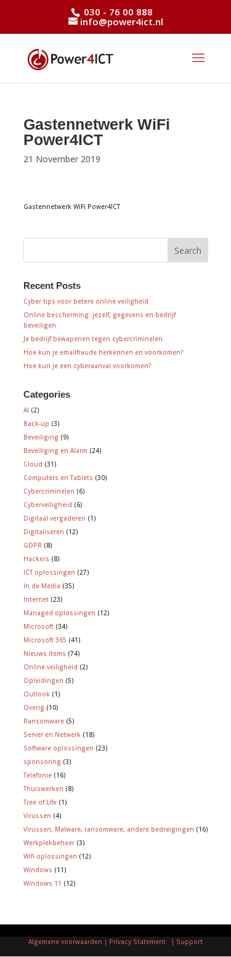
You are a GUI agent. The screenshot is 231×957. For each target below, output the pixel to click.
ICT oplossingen (49, 572)
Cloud (33, 464)
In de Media (41, 585)
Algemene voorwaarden (65, 941)
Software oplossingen (58, 748)
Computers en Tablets (58, 477)
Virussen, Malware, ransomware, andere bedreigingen (108, 829)
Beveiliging (41, 437)
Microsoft (38, 626)
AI (26, 410)
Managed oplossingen (59, 612)
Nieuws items (44, 653)
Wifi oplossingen (50, 856)
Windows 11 (42, 883)
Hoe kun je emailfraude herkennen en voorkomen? (103, 352)
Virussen (37, 815)
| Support (186, 941)
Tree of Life (40, 802)
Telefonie (37, 775)
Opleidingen (43, 680)
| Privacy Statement (136, 941)
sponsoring (42, 761)
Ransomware (43, 721)
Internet (36, 599)
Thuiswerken (43, 788)
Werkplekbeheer (49, 842)
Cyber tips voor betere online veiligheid (85, 301)
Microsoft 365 (45, 640)
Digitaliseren (43, 531)
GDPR (32, 545)
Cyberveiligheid (47, 504)
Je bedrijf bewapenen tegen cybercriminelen (93, 338)
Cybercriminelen (49, 491)
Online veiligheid (50, 667)
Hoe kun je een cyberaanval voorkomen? (87, 365)
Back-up (36, 423)
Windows (37, 869)
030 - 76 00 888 (117, 12)
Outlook (36, 694)
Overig (33, 707)
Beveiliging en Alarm (55, 450)
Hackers (36, 558)
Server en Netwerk (52, 734)
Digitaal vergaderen (54, 518)
